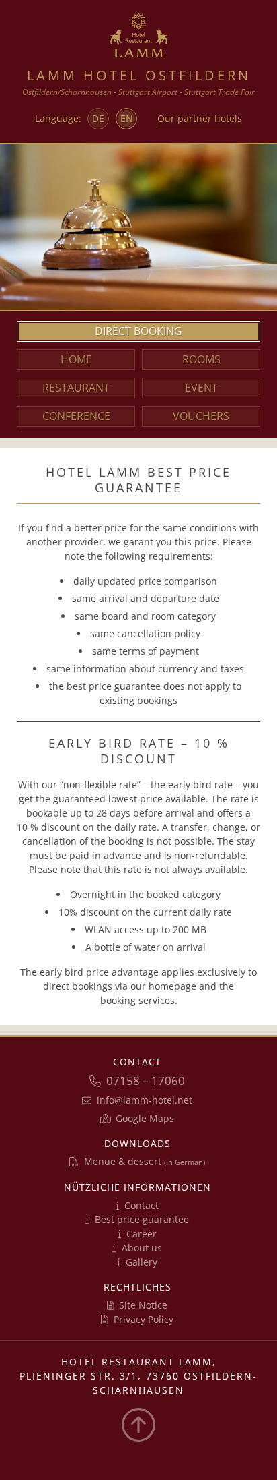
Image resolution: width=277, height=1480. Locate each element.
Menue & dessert (144, 1161)
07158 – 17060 (145, 1080)
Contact (141, 1205)
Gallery (141, 1261)
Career (141, 1233)
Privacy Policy (143, 1319)
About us (142, 1247)
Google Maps (145, 1118)
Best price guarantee (142, 1219)
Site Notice (143, 1305)
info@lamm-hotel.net (144, 1100)
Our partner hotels (199, 118)
